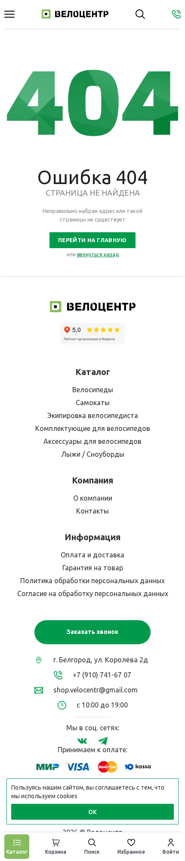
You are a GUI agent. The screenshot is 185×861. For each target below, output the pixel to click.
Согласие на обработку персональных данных (92, 593)
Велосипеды (92, 390)
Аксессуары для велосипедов (92, 441)
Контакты (92, 511)
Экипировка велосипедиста (92, 415)
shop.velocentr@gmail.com (95, 690)
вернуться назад (98, 254)
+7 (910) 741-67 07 (102, 675)
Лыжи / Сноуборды (92, 454)
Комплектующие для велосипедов (92, 428)
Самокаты (93, 402)
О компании (92, 498)
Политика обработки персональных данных (92, 580)
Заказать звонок (92, 631)
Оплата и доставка (92, 555)
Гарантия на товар (92, 568)
